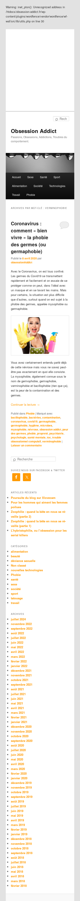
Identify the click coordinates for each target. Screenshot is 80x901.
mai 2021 (17, 703)
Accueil (16, 177)
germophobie (19, 425)
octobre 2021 (19, 680)
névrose (33, 429)
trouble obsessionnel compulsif (36, 439)
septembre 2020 (21, 741)
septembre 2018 (21, 853)
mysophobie (18, 429)
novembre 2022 (21, 624)
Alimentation (19, 186)
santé (14, 579)
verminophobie (51, 441)
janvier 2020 (19, 778)
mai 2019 (17, 815)
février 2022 (19, 661)
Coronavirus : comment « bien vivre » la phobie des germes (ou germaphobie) (29, 237)
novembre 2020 (21, 731)
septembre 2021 (21, 684)
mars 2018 (18, 881)
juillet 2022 (18, 638)
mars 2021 (18, 712)
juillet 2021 (18, 694)
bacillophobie (19, 417)
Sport (57, 177)
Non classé (18, 565)
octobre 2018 (19, 848)
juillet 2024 (18, 619)
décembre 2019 (21, 783)
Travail (16, 195)
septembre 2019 (21, 797)
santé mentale (37, 437)
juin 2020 (17, 754)
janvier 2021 (19, 722)
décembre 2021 (21, 670)
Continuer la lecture (25, 404)
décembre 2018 (21, 839)
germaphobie (47, 421)
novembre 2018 (21, 843)
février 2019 (19, 829)
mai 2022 (17, 647)
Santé (43, 177)
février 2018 (19, 886)
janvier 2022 (19, 666)
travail (15, 603)
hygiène (34, 425)
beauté (15, 556)
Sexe (30, 177)
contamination (51, 417)
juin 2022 (17, 642)
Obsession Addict (33, 131)
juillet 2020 (18, 750)
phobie (31, 433)
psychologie (18, 437)
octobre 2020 (19, 736)
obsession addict (50, 429)
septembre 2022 (21, 628)
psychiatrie (56, 433)
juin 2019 (17, 811)
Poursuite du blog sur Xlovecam (33, 498)
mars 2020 (18, 769)
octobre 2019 (19, 792)
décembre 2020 (21, 726)
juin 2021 (17, 698)
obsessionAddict (21, 262)
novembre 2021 (21, 675)
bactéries (35, 417)
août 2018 (17, 857)
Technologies (57, 186)
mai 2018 (17, 871)
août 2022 (17, 633)
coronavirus (18, 421)
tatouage (17, 598)
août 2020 (17, 745)
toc (49, 437)
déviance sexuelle (23, 561)
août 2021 (17, 689)
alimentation (19, 551)
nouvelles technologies (27, 570)
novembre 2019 (21, 787)
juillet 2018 (18, 862)
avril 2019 (17, 820)
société (16, 589)
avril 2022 (17, 652)
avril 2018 (17, 876)
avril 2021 (17, 708)
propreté (42, 433)
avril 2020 (17, 764)
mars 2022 (18, 656)
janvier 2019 (19, 834)
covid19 (33, 421)
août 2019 (17, 801)
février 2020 (19, 773)
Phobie (30, 195)
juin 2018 (17, 867)
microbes (46, 425)
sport (14, 593)
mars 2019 (18, 825)
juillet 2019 (18, 806)
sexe (14, 584)
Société (38, 186)
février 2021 (19, 717)
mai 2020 (17, 759)
